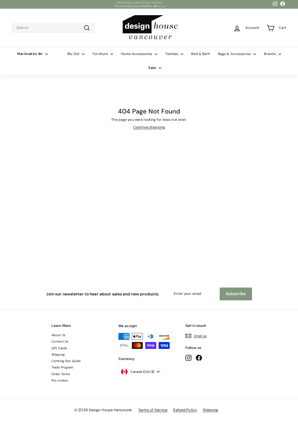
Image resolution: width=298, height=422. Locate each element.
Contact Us (60, 341)
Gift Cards (59, 348)
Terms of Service (153, 409)
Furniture (101, 54)
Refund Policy (185, 409)
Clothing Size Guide (66, 361)
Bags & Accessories (235, 54)
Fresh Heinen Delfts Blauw (140, 4)
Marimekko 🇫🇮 (30, 54)
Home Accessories (137, 54)
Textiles (172, 54)
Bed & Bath (200, 54)
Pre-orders (60, 380)
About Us (58, 335)
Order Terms (61, 374)
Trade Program (63, 367)
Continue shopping (149, 127)
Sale (152, 67)
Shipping (58, 354)
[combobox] (53, 28)
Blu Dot (74, 54)
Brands (270, 54)
